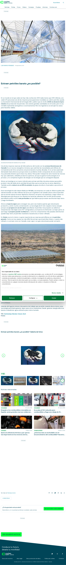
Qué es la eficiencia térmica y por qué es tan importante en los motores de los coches (14, 417)
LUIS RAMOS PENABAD (7, 65)
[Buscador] (63, 2)
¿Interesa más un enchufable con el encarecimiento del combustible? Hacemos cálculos (49, 417)
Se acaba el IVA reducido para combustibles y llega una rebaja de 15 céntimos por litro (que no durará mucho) (49, 395)
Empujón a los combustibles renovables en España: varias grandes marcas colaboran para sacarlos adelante (16, 395)
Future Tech (22, 314)
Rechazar (12, 298)
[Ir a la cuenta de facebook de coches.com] (62, 553)
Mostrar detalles (56, 293)
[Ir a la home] (6, 2)
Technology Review (10, 314)
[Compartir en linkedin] (61, 493)
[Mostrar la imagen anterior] (3, 355)
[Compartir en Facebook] (58, 493)
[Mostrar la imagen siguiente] (62, 355)
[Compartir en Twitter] (55, 493)
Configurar (32, 298)
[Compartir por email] (49, 493)
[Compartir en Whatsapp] (64, 493)
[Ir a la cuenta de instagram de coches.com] (57, 553)
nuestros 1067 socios (14, 274)
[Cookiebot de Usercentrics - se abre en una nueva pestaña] (57, 266)
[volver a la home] (8, 554)
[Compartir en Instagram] (52, 493)
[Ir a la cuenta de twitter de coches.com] (52, 553)
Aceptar (54, 298)
